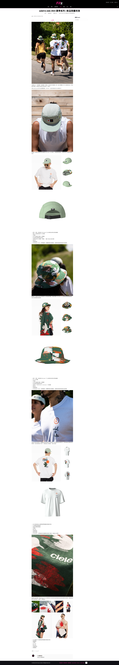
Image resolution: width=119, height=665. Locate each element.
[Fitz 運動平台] (59, 2)
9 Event (78, 662)
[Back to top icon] (86, 663)
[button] (46, 172)
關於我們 (65, 662)
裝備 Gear (55, 13)
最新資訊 (49, 13)
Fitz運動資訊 (35, 16)
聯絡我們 (107, 2)
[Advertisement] (81, 36)
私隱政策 (69, 662)
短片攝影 (111, 2)
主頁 (45, 13)
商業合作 (116, 2)
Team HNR (74, 662)
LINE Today (82, 662)
